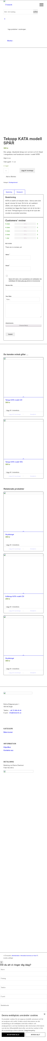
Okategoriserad (13, 182)
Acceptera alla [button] (13, 1035)
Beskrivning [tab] (9, 192)
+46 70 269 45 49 (15, 710)
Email (8, 265)
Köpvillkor (7, 747)
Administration (16, 955)
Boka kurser (8, 732)
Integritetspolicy (29, 1030)
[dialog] (23, 1026)
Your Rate (8, 296)
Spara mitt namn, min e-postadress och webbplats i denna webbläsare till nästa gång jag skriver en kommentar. (26, 280)
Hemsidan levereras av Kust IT (29, 955)
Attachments (9, 323)
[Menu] (40, 4)
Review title (9, 285)
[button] (10, 176)
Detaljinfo (33, 414)
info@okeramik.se (15, 713)
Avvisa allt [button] (35, 1035)
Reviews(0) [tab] (20, 192)
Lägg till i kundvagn (27, 170)
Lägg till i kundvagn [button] (14, 414)
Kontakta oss (8, 750)
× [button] (44, 1014)
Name (8, 254)
